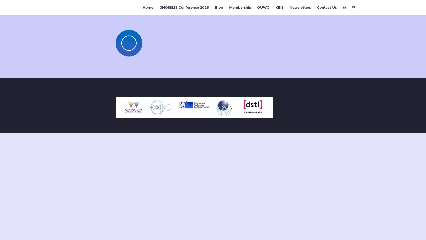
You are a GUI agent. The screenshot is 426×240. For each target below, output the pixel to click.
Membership (240, 8)
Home (148, 8)
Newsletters (300, 8)
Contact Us (327, 8)
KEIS (279, 8)
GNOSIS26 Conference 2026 (184, 8)
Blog (219, 8)
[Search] (362, 8)
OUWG (263, 8)
